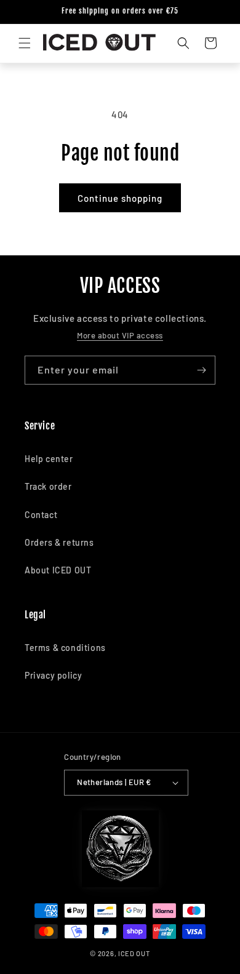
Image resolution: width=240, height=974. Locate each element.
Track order (48, 486)
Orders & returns (59, 542)
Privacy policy (53, 675)
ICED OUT (134, 953)
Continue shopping (120, 198)
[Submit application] (201, 370)
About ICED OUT (58, 570)
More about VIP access (120, 335)
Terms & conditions (65, 647)
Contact (41, 514)
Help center (49, 458)
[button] (24, 43)
